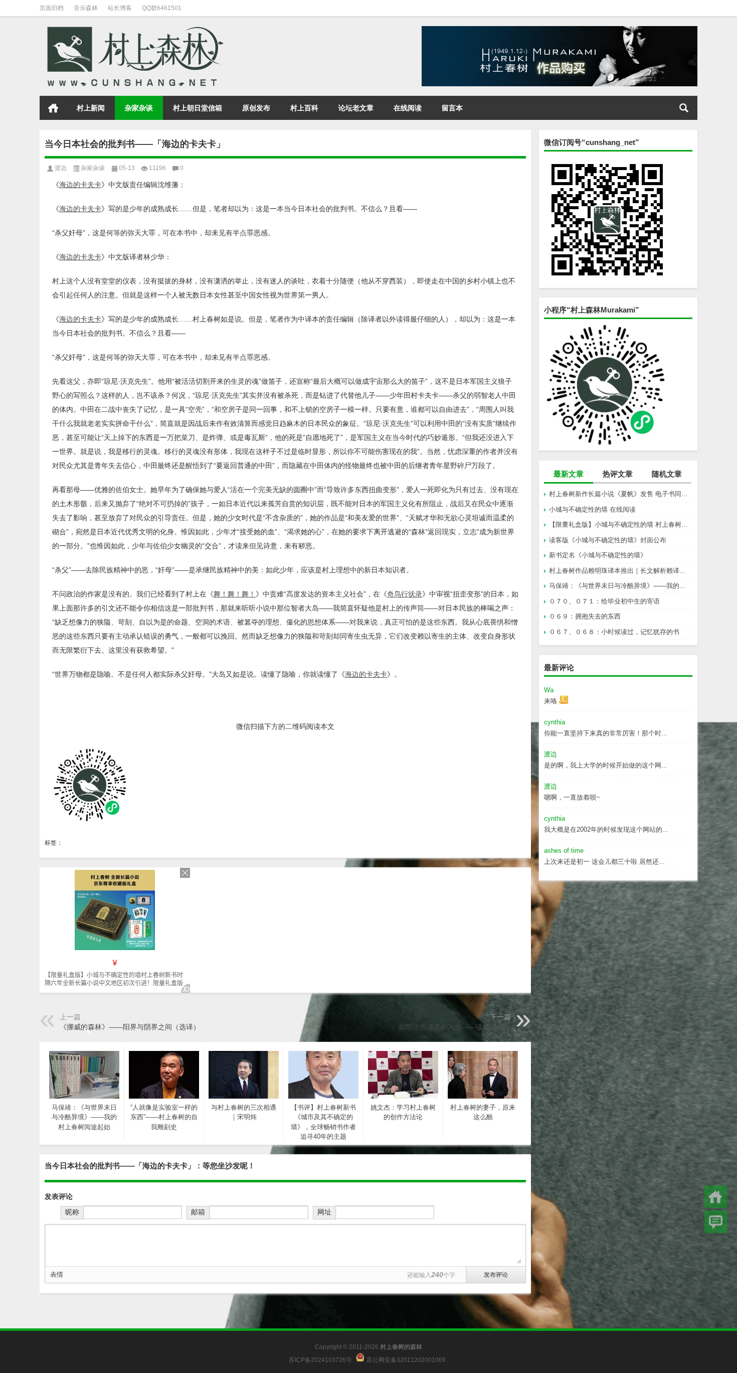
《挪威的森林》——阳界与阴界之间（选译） (130, 1027)
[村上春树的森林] (133, 29)
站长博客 (120, 8)
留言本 (452, 108)
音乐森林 (86, 8)
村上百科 (304, 108)
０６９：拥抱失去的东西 (585, 616)
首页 (53, 108)
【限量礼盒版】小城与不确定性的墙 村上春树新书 (620, 524)
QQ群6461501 (161, 8)
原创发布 (256, 108)
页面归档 (52, 8)
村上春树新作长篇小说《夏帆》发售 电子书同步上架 (620, 494)
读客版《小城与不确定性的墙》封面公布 (607, 540)
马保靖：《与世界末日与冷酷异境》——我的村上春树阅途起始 (620, 585)
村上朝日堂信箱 (197, 108)
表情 (56, 1274)
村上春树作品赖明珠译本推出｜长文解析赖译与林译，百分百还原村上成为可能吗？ (620, 570)
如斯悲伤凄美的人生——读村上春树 (455, 1027)
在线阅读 (408, 108)
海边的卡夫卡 (80, 185)
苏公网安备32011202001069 (406, 1359)
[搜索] (683, 108)
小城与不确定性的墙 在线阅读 (592, 509)
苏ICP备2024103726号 (320, 1359)
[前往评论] (715, 1221)
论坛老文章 (356, 108)
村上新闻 (91, 108)
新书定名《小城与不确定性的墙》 (598, 555)
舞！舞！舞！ (235, 594)
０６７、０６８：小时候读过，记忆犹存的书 (614, 632)
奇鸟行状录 (404, 594)
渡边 (61, 168)
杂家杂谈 (139, 108)
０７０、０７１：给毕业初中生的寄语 (604, 601)
